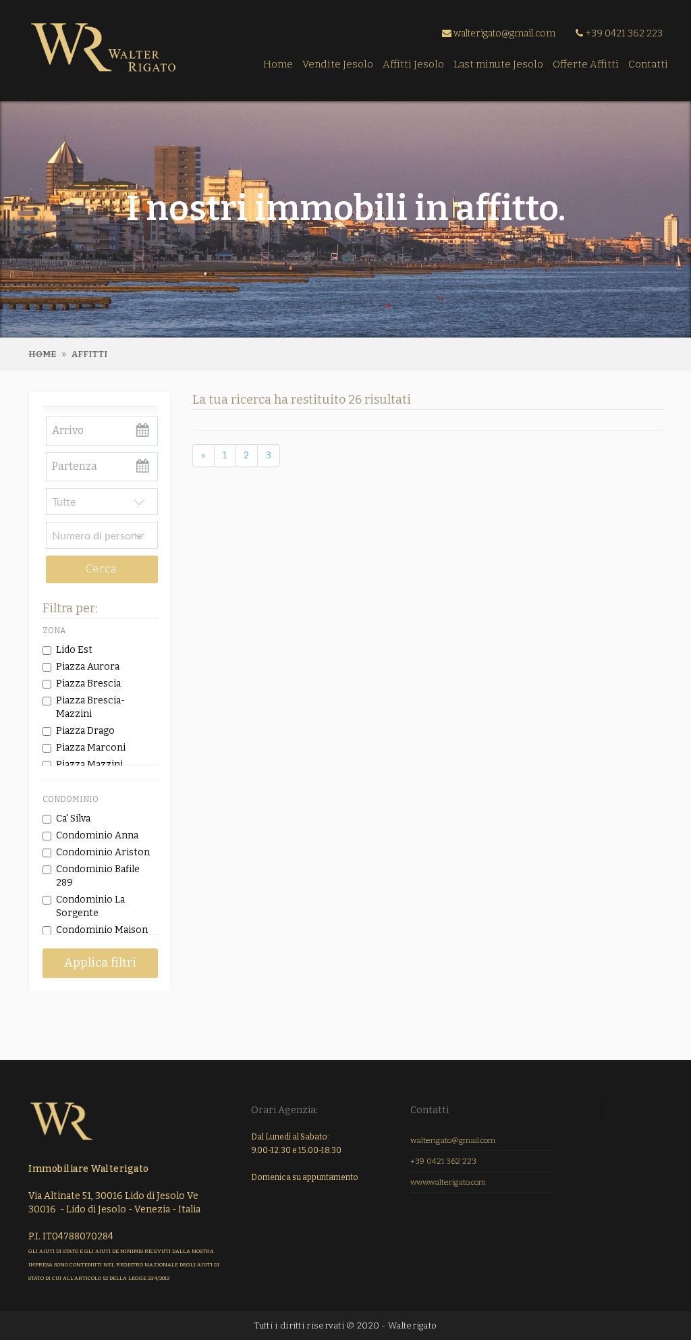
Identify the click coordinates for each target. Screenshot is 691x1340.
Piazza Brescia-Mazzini (90, 707)
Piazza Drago (85, 730)
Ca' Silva (73, 818)
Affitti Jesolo (413, 64)
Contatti (648, 64)
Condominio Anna (97, 835)
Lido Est (74, 649)
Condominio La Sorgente (90, 906)
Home (278, 64)
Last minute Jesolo (498, 64)
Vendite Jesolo (337, 64)
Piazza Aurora (87, 666)
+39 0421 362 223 (623, 33)
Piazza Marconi (91, 747)
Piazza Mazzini (89, 764)
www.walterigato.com (448, 1182)
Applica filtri (100, 962)
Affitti (89, 354)
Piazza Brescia (88, 683)
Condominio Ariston (103, 852)
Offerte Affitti (586, 64)
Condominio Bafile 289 (98, 875)
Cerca (101, 568)
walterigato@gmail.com (503, 33)
